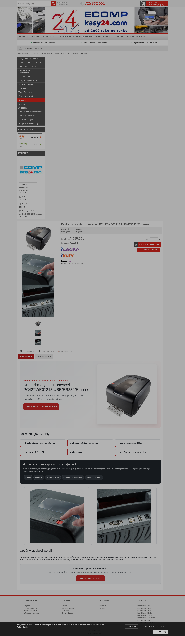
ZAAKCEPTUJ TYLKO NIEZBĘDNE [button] (154, 626)
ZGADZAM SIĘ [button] (161, 632)
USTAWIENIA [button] (131, 626)
